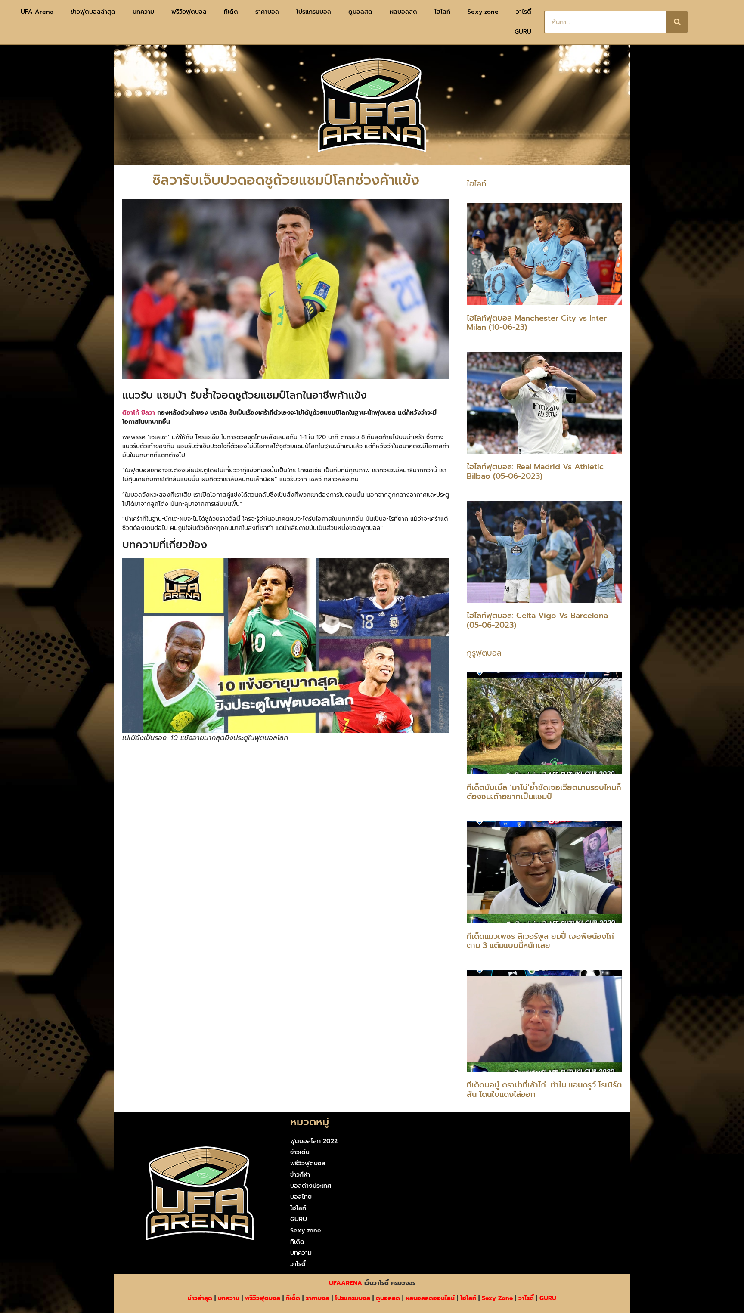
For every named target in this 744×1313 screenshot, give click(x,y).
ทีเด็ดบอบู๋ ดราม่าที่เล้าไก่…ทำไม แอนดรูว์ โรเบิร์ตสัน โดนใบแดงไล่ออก (544, 1089)
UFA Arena (37, 11)
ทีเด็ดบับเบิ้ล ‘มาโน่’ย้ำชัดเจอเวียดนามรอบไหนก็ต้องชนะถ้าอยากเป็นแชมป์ (544, 792)
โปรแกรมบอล (313, 11)
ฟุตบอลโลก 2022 (314, 1141)
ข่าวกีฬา (300, 1174)
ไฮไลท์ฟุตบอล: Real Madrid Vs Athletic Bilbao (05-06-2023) (535, 471)
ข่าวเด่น (300, 1152)
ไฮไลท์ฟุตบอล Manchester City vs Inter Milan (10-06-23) (537, 323)
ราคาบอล (267, 11)
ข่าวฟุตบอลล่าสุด (93, 11)
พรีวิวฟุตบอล (189, 11)
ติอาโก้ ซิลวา (138, 412)
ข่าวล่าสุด (200, 1298)
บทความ (143, 11)
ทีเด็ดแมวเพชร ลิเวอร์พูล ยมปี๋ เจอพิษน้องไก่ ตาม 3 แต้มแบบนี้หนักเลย (540, 941)
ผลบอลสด (403, 11)
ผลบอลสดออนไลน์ (430, 1298)
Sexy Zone (497, 1298)
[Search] (677, 22)
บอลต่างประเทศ (310, 1185)
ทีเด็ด (231, 11)
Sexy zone (483, 11)
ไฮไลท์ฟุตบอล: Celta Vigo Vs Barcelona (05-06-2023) (537, 620)
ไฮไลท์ (442, 11)
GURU (523, 31)
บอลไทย (301, 1197)
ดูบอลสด (360, 11)
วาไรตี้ (523, 11)
